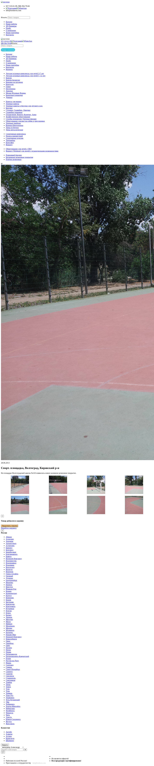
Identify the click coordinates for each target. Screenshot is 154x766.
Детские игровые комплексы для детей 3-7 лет (25, 74)
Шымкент (10, 741)
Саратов (9, 674)
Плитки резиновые (13, 159)
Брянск (9, 556)
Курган (9, 611)
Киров (8, 600)
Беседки (9, 108)
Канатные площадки (14, 95)
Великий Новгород (14, 559)
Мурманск (10, 630)
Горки (8, 87)
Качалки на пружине (14, 82)
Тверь (8, 685)
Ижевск (9, 585)
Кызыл (8, 615)
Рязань (8, 663)
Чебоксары (10, 708)
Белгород (9, 550)
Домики (9, 97)
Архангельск (11, 543)
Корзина (9, 69)
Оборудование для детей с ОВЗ (19, 149)
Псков (8, 659)
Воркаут (9, 145)
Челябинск (10, 711)
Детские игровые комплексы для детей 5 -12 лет (25, 76)
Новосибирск (11, 639)
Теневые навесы (12, 104)
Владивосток (11, 561)
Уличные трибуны (13, 123)
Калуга (9, 596)
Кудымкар (10, 609)
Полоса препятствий (14, 136)
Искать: (4, 17)
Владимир (10, 565)
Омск (8, 641)
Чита (8, 715)
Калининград (11, 593)
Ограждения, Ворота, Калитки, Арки (21, 115)
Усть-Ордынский (13, 700)
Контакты (10, 35)
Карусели (10, 84)
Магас (8, 622)
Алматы (9, 734)
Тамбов (9, 682)
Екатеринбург (11, 580)
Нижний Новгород (13, 637)
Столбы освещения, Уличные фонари (21, 119)
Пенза (8, 650)
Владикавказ (11, 563)
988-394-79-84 (6, 43)
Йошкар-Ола (11, 589)
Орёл (8, 645)
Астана (9, 736)
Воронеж (9, 572)
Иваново (9, 582)
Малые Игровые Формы (16, 93)
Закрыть (5, 745)
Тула (8, 689)
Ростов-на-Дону (12, 661)
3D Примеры (11, 26)
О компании (11, 30)
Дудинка (9, 578)
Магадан (9, 619)
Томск (8, 687)
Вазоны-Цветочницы (14, 125)
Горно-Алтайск (12, 574)
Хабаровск (10, 704)
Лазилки (9, 91)
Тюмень (9, 693)
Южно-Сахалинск (13, 719)
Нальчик (9, 632)
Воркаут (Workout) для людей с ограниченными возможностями (32, 151)
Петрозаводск (11, 654)
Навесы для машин (13, 102)
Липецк (9, 617)
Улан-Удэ (9, 695)
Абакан (9, 537)
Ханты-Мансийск (13, 706)
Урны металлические (14, 130)
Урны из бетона (12, 128)
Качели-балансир (13, 80)
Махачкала (10, 626)
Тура (8, 691)
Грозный (9, 576)
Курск (8, 613)
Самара (9, 667)
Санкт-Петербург (13, 669)
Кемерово (10, 598)
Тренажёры (10, 140)
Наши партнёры (12, 33)
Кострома (10, 602)
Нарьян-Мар (11, 635)
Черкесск (9, 713)
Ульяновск (10, 698)
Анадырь (9, 541)
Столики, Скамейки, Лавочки (18, 110)
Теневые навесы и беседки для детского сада (24, 106)
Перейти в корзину (9, 528)
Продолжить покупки (9, 526)
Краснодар (10, 604)
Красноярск (10, 606)
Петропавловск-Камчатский (17, 656)
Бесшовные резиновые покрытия (19, 157)
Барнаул (9, 548)
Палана (9, 648)
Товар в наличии (11, 15)
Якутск (9, 722)
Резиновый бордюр (14, 155)
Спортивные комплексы (16, 134)
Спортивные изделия (14, 138)
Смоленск (10, 676)
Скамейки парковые (14, 112)
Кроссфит (10, 143)
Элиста (9, 717)
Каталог (9, 22)
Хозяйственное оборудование (18, 117)
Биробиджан (11, 552)
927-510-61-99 (6, 41)
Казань (8, 591)
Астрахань (10, 546)
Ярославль (10, 724)
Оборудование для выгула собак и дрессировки (25, 121)
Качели (9, 78)
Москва (9, 628)
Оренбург (10, 643)
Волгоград (10, 567)
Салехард (9, 665)
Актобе (9, 732)
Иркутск (9, 587)
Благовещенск (11, 554)
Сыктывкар (10, 680)
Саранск (9, 672)
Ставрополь (11, 678)
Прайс (8, 28)
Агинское (10, 539)
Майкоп (9, 624)
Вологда (9, 569)
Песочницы (10, 89)
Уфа (7, 702)
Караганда (10, 738)
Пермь (8, 652)
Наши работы (11, 24)
